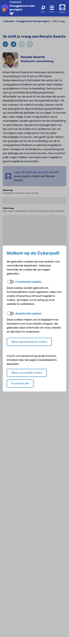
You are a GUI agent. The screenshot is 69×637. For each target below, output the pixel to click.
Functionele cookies (28, 281)
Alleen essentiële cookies (26, 372)
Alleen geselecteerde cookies (29, 341)
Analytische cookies (28, 313)
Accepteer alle (20, 383)
